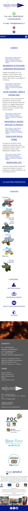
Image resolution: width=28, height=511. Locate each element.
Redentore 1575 (13, 162)
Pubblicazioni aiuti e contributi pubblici (10, 406)
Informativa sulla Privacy (7, 402)
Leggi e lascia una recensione (14, 306)
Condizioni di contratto (6, 403)
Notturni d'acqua (14, 288)
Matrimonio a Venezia (14, 297)
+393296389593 (14, 19)
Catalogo (14, 315)
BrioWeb (9, 398)
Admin (13, 398)
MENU (3, 36)
